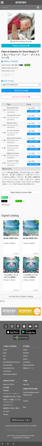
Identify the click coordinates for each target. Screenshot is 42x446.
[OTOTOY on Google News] (36, 326)
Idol (4, 359)
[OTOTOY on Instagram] (12, 326)
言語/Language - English (21, 420)
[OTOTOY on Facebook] (18, 326)
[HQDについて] (21, 65)
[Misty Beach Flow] (4, 110)
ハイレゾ (6, 75)
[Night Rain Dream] (4, 155)
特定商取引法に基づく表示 (12, 396)
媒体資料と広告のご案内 (11, 408)
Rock (4, 353)
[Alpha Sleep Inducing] (4, 140)
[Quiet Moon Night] (4, 163)
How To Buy (8, 81)
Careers (5, 414)
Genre (7, 346)
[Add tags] (13, 75)
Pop (4, 356)
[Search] (39, 7)
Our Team (6, 411)
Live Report (26, 362)
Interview (26, 353)
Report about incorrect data (21, 192)
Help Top (26, 384)
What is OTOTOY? (8, 384)
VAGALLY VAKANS (10, 61)
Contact (25, 401)
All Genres (13, 346)
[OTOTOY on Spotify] (24, 326)
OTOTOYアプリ (8, 405)
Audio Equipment (28, 365)
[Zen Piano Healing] (4, 132)
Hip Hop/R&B (7, 365)
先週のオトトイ (28, 368)
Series (25, 350)
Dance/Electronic (8, 368)
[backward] (2, 444)
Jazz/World (7, 371)
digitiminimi (18, 437)
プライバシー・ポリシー (11, 393)
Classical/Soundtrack (10, 374)
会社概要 (6, 387)
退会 (24, 407)
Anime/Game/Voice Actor (11, 362)
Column (25, 356)
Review (25, 359)
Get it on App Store (12, 332)
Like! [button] (19, 201)
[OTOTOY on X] (6, 326)
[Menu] (2, 2)
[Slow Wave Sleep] (4, 148)
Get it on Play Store (28, 332)
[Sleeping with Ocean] (4, 117)
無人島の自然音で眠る (11, 238)
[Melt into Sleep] (4, 125)
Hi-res (27, 65)
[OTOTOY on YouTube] (30, 326)
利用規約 (6, 390)
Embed (6, 205)
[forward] (13, 444)
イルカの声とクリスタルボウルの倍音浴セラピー (11, 277)
